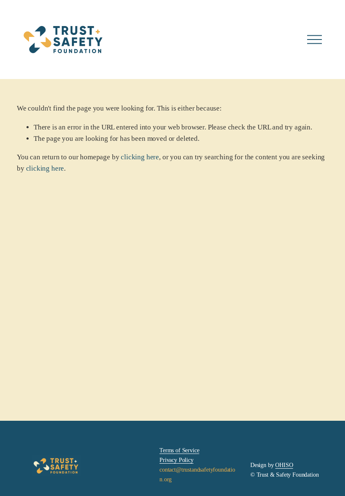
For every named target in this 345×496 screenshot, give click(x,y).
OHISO (284, 465)
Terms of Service (179, 450)
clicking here (140, 157)
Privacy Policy (176, 459)
